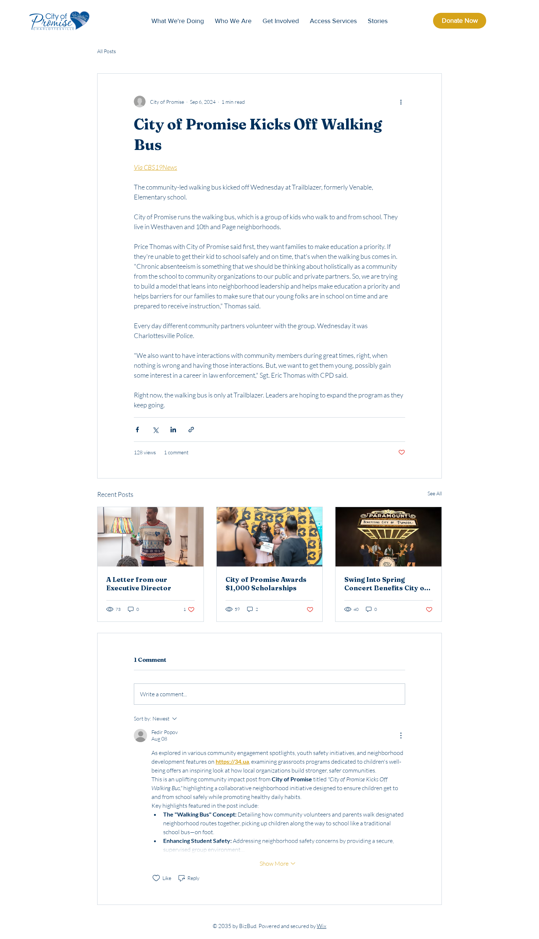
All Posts (106, 51)
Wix (321, 926)
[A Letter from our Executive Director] (150, 536)
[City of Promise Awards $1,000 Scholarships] (270, 536)
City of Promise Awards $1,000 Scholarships (266, 583)
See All (435, 493)
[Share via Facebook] (137, 429)
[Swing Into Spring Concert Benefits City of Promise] (388, 536)
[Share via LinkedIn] (173, 429)
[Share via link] (191, 429)
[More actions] (400, 101)
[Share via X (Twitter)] (155, 429)
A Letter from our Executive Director (138, 583)
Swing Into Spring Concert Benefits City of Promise (386, 583)
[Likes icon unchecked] (156, 878)
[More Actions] (400, 735)
